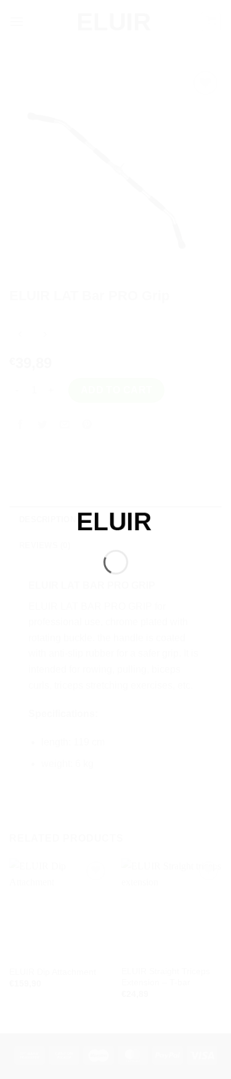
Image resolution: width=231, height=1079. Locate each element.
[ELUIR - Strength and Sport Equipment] (116, 520)
